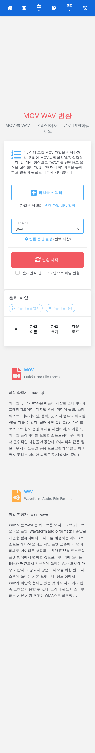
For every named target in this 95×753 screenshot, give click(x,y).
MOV (29, 370)
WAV (28, 491)
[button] (10, 8)
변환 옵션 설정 (40, 238)
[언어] (70, 8)
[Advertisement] (47, 63)
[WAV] (16, 495)
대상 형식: (21, 222)
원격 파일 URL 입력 (59, 205)
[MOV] (16, 374)
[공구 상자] (39, 8)
